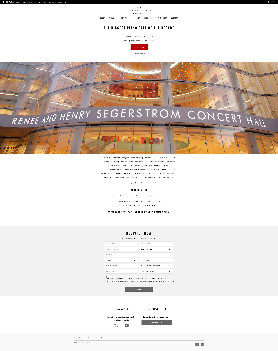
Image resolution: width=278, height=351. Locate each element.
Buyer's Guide (124, 18)
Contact (174, 18)
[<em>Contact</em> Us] (126, 327)
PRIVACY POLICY (165, 278)
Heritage (147, 18)
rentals (137, 18)
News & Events (161, 18)
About (102, 18)
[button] (116, 327)
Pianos (111, 18)
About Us (77, 338)
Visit (271, 2)
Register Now (139, 47)
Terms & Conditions (102, 338)
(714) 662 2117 (31, 2)
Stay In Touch (156, 322)
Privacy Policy (88, 338)
